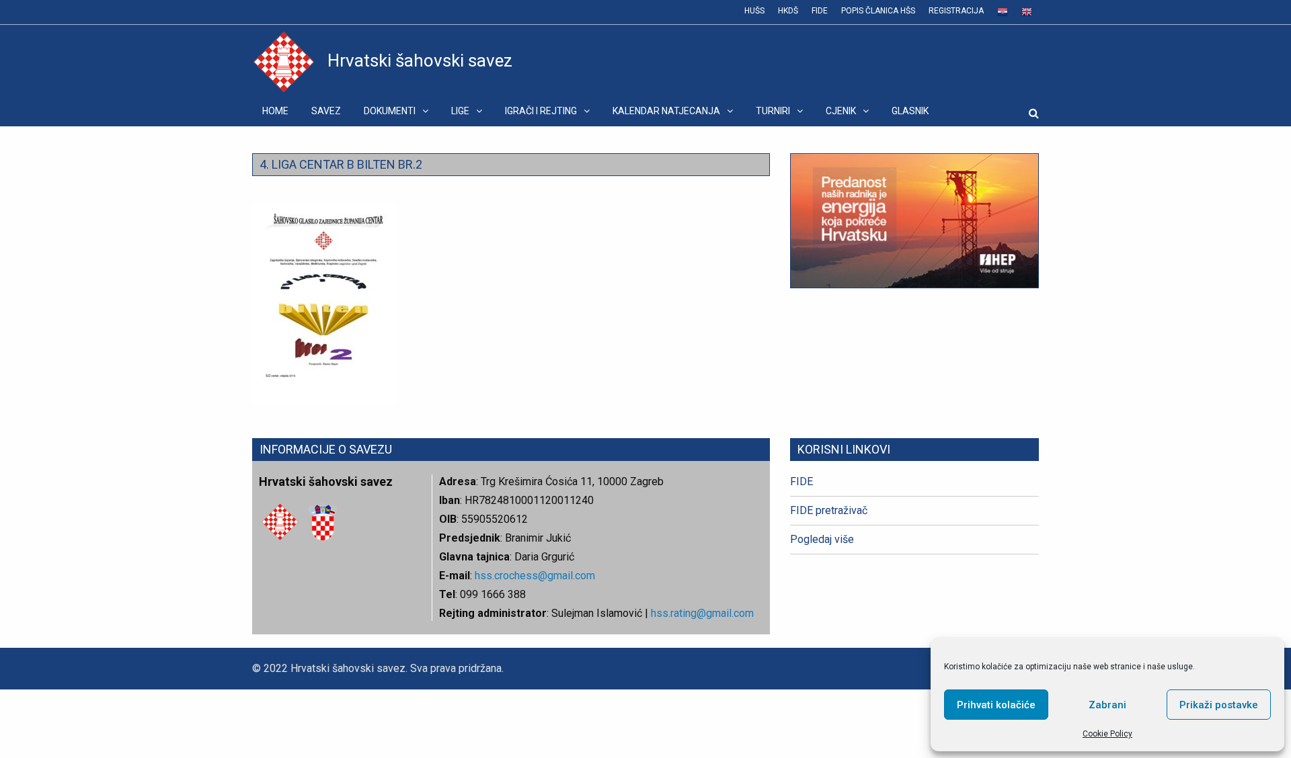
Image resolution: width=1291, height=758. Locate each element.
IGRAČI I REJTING (541, 111)
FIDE (820, 10)
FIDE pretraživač (828, 510)
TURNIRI (773, 111)
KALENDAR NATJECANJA (666, 111)
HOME (275, 111)
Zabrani (1107, 705)
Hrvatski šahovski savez (419, 60)
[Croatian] (1002, 12)
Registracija (956, 10)
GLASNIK (910, 111)
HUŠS (754, 10)
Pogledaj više (822, 539)
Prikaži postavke (1218, 705)
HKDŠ (788, 10)
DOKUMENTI (390, 111)
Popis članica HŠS (878, 10)
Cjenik (841, 111)
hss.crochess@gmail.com (535, 575)
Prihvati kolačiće (996, 705)
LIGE (460, 111)
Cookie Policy (1107, 734)
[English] (1027, 12)
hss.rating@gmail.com (701, 613)
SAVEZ (326, 111)
